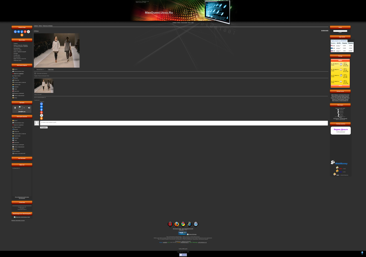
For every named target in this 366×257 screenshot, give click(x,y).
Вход (189, 22)
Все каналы (17, 151)
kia (346, 95)
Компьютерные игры (19, 71)
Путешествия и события (20, 82)
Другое (15, 69)
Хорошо (341, 111)
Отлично (341, 109)
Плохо (341, 114)
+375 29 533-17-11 (202, 242)
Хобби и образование (19, 95)
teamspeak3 (343, 100)
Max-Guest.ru (336, 100)
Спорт (15, 89)
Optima (336, 95)
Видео (178, 22)
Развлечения (17, 84)
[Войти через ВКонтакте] (18, 31)
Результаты (336, 118)
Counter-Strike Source (343, 96)
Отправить (44, 127)
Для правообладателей (187, 228)
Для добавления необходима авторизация (22, 197)
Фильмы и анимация (19, 93)
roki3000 (165, 242)
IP (347, 100)
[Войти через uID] (15, 31)
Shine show (51, 69)
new (348, 95)
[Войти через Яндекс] (25, 31)
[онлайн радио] (22, 112)
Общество (16, 80)
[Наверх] (362, 254)
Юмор (15, 97)
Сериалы (16, 86)
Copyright (181, 229)
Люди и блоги (17, 75)
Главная (175, 22)
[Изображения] (43, 86)
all (335, 96)
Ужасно (341, 115)
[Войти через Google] (28, 31)
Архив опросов (343, 118)
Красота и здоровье (19, 73)
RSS (192, 22)
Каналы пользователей (19, 153)
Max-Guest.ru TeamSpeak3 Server (341, 98)
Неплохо (341, 112)
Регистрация (184, 22)
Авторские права (177, 228)
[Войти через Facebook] (21, 31)
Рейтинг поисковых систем (18, 220)
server (332, 97)
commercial (341, 95)
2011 (332, 95)
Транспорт (16, 91)
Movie (333, 96)
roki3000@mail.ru (184, 242)
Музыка (16, 78)
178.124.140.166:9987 (340, 97)
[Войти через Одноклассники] (21, 35)
